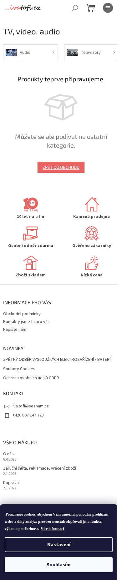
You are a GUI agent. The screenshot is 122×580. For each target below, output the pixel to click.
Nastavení (58, 544)
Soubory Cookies (19, 369)
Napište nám (14, 329)
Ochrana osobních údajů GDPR (31, 378)
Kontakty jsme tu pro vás (26, 322)
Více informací (52, 529)
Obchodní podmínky (22, 314)
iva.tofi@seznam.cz (31, 406)
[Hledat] (75, 8)
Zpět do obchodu (61, 167)
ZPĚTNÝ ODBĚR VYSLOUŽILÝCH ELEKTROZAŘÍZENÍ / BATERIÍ (57, 360)
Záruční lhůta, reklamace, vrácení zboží (39, 469)
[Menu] (108, 8)
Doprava (11, 483)
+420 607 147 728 (28, 415)
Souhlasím (59, 564)
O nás (8, 454)
